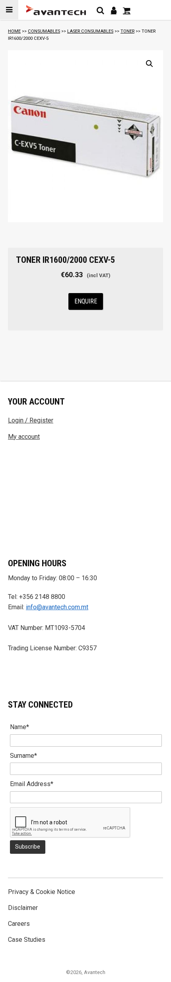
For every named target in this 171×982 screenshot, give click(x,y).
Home (14, 31)
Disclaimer (23, 908)
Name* (19, 727)
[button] (149, 64)
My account (24, 436)
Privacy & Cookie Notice (41, 892)
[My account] (113, 10)
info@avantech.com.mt (57, 607)
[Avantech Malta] (56, 10)
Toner (127, 31)
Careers (19, 923)
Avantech (94, 972)
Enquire (85, 301)
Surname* (23, 755)
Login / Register (30, 420)
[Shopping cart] (126, 10)
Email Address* (31, 784)
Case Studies (26, 939)
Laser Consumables (90, 31)
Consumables (44, 31)
